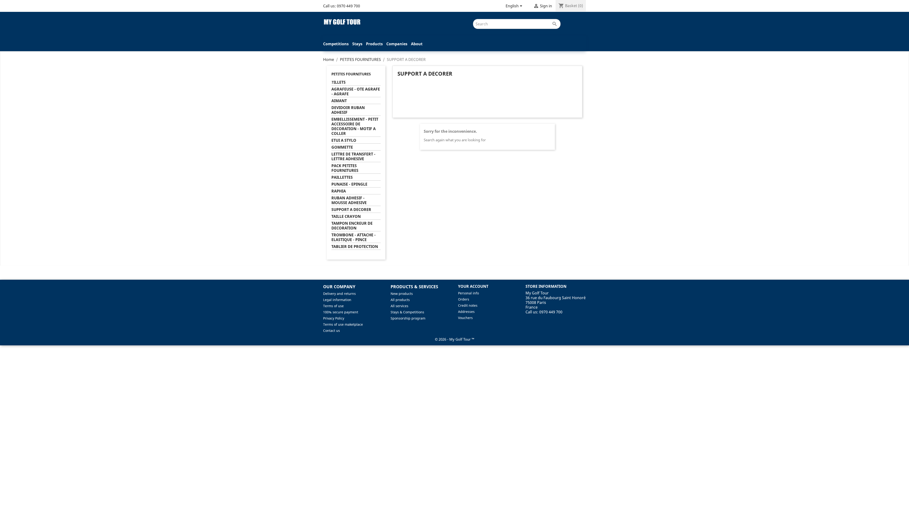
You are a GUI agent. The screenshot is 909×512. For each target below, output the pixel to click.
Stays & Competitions (407, 312)
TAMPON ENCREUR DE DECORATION (352, 226)
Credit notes (467, 305)
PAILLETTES (342, 177)
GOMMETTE (342, 147)
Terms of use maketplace (343, 324)
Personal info (468, 293)
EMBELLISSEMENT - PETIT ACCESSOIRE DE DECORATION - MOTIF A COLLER (354, 126)
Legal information (337, 299)
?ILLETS (338, 82)
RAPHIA (338, 191)
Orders (463, 299)
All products (400, 299)
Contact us (331, 330)
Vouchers (465, 317)
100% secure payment (340, 312)
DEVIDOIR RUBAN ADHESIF (348, 110)
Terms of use (333, 306)
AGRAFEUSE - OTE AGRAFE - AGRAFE (355, 91)
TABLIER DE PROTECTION (354, 246)
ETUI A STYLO (343, 140)
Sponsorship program (408, 318)
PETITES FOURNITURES (351, 74)
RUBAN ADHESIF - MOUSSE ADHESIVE (349, 200)
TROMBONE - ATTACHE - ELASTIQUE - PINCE (353, 237)
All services (399, 306)
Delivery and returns (339, 293)
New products (402, 293)
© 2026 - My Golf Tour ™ (454, 339)
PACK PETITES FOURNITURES (344, 168)
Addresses (466, 311)
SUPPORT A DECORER (351, 209)
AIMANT (339, 100)
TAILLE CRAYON (346, 216)
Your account (473, 286)
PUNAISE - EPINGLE (349, 184)
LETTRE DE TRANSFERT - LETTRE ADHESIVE (353, 156)
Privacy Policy (333, 318)
